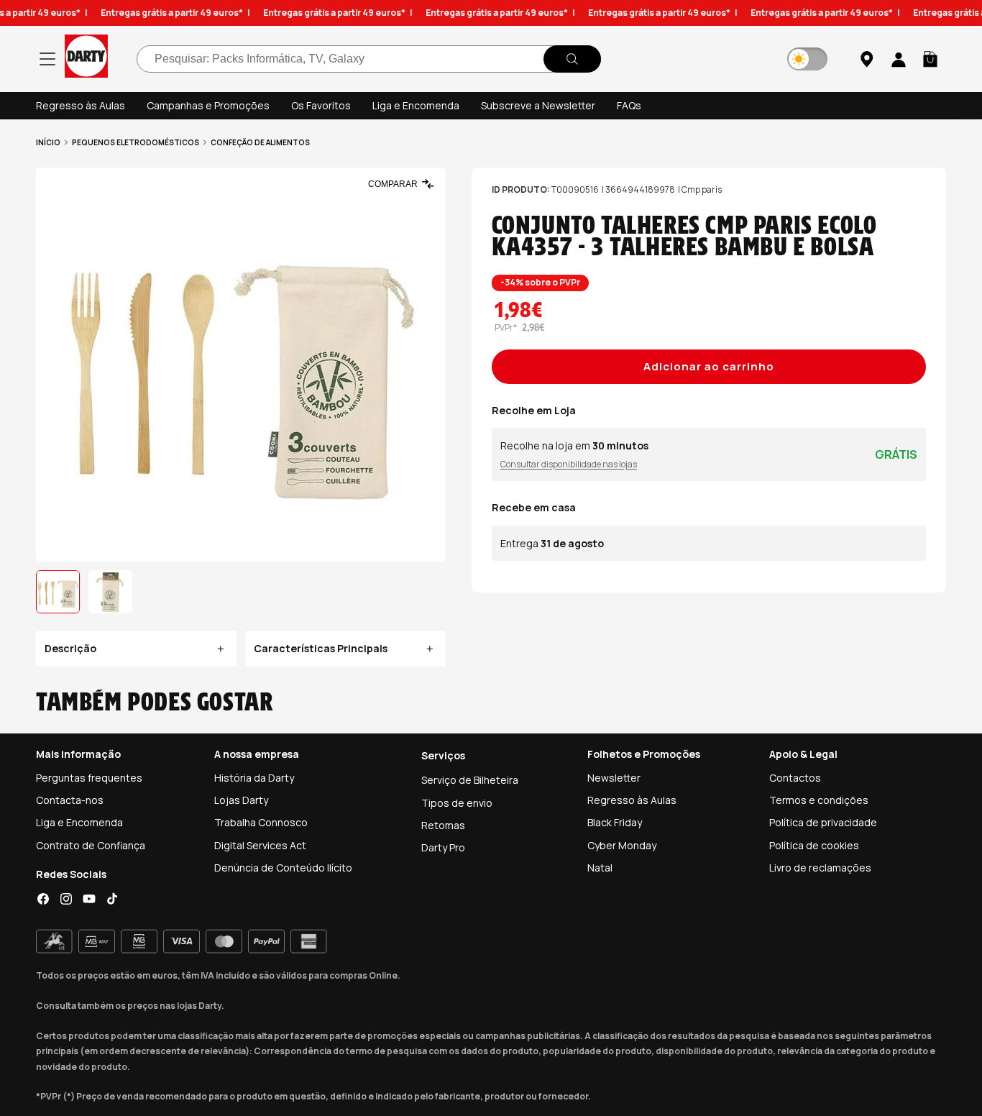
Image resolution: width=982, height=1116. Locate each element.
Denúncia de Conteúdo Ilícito (283, 867)
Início (48, 142)
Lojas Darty (241, 800)
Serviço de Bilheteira (469, 780)
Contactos (795, 778)
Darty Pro (443, 847)
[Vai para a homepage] (86, 59)
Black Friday (614, 822)
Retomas (443, 825)
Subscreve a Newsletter (538, 105)
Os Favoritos (321, 105)
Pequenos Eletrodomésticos (135, 142)
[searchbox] (369, 59)
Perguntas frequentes (89, 778)
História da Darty (254, 778)
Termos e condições (818, 800)
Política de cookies (814, 845)
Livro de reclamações (820, 867)
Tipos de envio (456, 803)
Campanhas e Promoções (208, 105)
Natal (599, 867)
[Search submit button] (572, 59)
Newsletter (614, 778)
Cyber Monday (621, 845)
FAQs (629, 105)
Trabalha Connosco (261, 822)
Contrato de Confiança (90, 845)
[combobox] (369, 59)
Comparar (393, 184)
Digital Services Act (260, 845)
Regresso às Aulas (80, 105)
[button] (930, 59)
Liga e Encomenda (415, 105)
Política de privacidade (823, 822)
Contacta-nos (70, 800)
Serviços (443, 755)
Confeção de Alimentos (260, 142)
